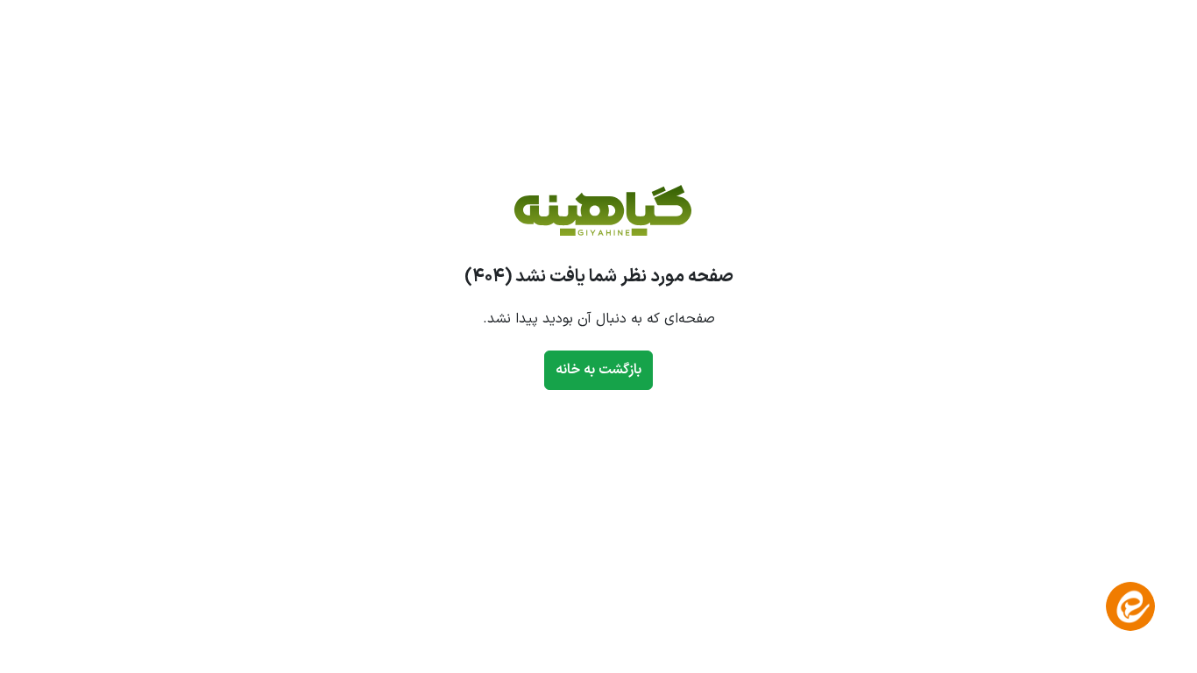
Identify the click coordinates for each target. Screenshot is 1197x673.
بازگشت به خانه (598, 369)
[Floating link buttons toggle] (1130, 606)
